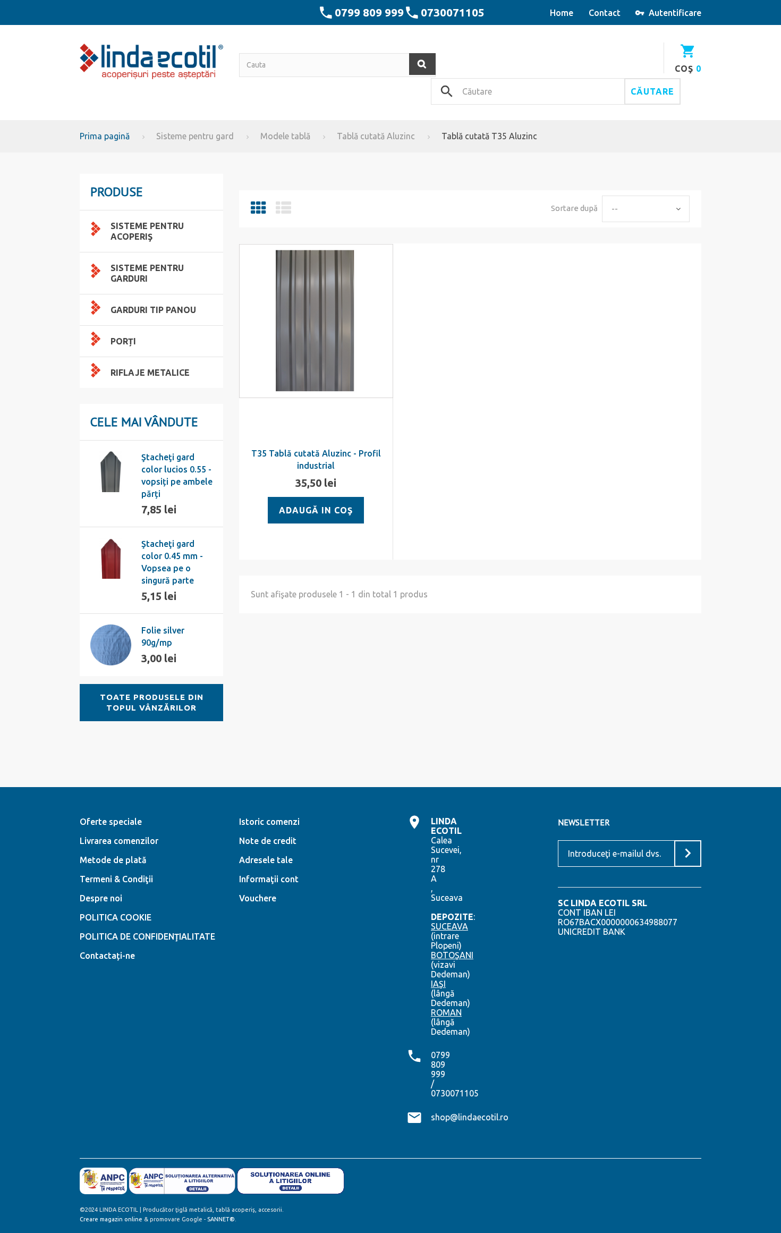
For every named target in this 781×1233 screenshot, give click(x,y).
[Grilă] (258, 210)
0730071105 (453, 12)
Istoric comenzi (269, 821)
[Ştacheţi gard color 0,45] (110, 558)
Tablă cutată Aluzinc (376, 136)
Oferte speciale (111, 821)
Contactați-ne (107, 955)
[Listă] (283, 210)
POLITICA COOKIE (115, 917)
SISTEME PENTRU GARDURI (147, 273)
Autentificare (675, 13)
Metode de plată (113, 860)
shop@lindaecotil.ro (469, 1117)
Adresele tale (266, 860)
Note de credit (267, 841)
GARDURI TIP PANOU (153, 310)
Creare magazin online (111, 1219)
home (561, 13)
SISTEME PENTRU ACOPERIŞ (147, 231)
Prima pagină (105, 136)
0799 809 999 (369, 12)
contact (605, 13)
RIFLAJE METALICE (150, 372)
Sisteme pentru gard (195, 136)
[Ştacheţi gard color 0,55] (110, 471)
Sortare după (574, 208)
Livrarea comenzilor (119, 841)
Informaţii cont (269, 879)
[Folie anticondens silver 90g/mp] (110, 644)
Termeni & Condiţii (116, 879)
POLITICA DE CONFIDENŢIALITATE (147, 936)
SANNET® (221, 1219)
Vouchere (257, 898)
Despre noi (101, 898)
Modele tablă (285, 136)
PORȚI (123, 341)
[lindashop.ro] (151, 61)
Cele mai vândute (144, 421)
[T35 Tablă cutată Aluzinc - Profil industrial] (316, 321)
